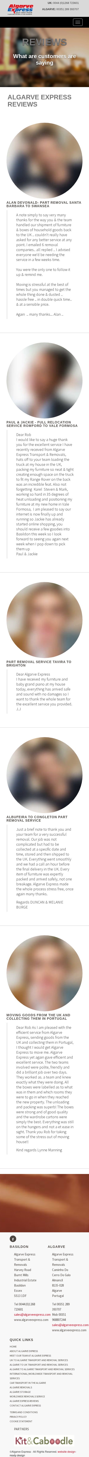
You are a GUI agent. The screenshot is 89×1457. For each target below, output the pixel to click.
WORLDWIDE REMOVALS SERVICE (27, 1396)
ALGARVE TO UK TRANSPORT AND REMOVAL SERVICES (39, 1364)
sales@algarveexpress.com (32, 1314)
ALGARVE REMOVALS (21, 1387)
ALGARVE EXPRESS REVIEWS (24, 1401)
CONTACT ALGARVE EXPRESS (25, 1405)
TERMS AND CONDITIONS (24, 1412)
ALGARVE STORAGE (20, 1391)
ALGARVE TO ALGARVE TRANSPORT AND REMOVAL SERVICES (42, 1369)
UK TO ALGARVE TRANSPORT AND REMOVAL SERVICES (39, 1360)
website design (66, 1451)
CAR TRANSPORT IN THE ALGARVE (28, 1382)
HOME (13, 1346)
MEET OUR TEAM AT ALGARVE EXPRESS (30, 1355)
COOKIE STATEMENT (21, 1421)
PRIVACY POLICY (18, 1416)
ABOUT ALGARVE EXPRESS (24, 1351)
